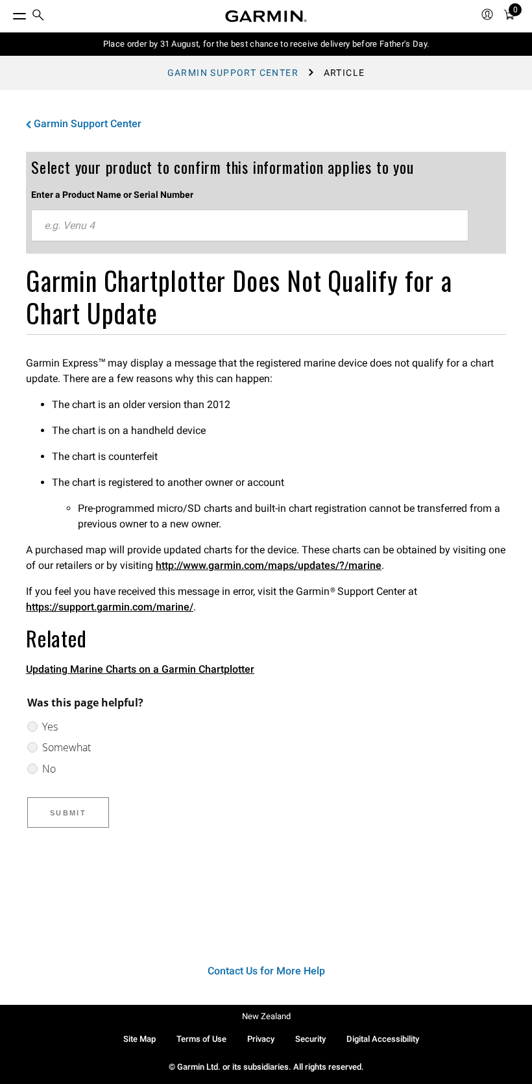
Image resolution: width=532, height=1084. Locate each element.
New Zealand (266, 1016)
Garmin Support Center (232, 72)
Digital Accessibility (382, 1039)
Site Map (139, 1039)
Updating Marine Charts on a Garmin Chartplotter (140, 669)
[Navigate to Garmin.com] (266, 16)
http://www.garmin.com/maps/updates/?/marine (268, 565)
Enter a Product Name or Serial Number (112, 194)
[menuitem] (38, 16)
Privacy (260, 1039)
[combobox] (249, 226)
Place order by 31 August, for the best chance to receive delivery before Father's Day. (266, 44)
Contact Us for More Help (266, 971)
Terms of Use (201, 1039)
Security (310, 1039)
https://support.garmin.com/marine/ (109, 607)
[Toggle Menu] (8, 13)
